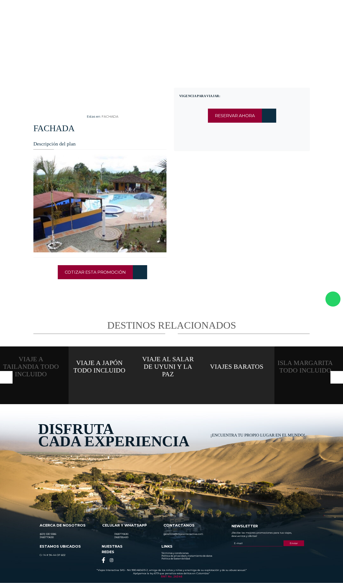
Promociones (224, 22)
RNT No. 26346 (171, 576)
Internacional (196, 22)
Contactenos (293, 22)
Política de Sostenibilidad (175, 558)
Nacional (171, 22)
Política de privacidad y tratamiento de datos (186, 555)
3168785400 (260, 9)
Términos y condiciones (175, 553)
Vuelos (269, 22)
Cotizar (248, 22)
